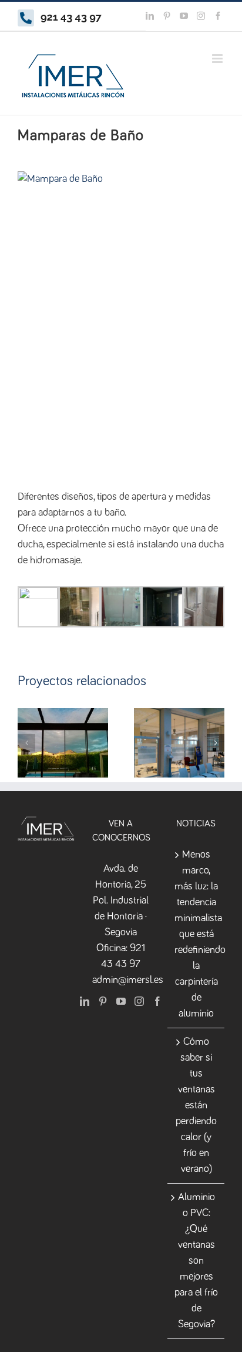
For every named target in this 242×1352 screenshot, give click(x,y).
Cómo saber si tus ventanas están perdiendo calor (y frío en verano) (196, 1105)
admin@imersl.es (127, 980)
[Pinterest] (102, 1001)
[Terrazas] (63, 743)
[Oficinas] (179, 743)
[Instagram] (139, 1001)
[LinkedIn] (84, 1001)
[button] (26, 743)
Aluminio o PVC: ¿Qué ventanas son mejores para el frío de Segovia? (196, 1261)
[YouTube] (121, 1001)
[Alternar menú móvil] (218, 58)
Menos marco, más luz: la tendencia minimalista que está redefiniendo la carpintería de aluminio (196, 934)
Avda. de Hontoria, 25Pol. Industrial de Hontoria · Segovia (121, 900)
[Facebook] (157, 1001)
